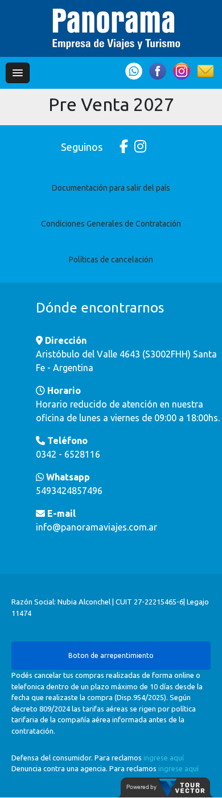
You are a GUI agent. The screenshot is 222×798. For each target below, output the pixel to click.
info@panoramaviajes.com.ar (96, 527)
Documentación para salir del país (111, 187)
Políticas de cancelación (111, 259)
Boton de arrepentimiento (111, 655)
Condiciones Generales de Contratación (111, 223)
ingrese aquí (163, 758)
